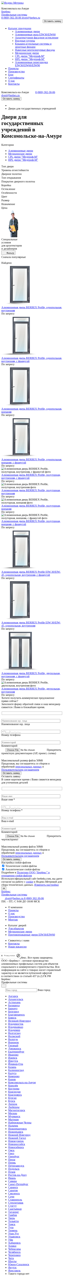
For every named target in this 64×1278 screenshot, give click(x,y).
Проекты (13, 910)
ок (4, 888)
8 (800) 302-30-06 (11, 17)
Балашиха (14, 1005)
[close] (2, 955)
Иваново (13, 1054)
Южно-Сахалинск (18, 1264)
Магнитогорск (16, 1110)
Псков (11, 1171)
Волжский (14, 1036)
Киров (12, 1079)
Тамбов (12, 1215)
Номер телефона (10, 734)
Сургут (12, 1205)
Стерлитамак (15, 1202)
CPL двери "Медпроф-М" (23, 156)
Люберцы (13, 1107)
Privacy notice (9, 955)
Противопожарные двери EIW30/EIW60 (31, 934)
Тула (10, 1227)
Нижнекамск (15, 1131)
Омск (11, 1150)
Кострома (13, 1088)
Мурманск (14, 1116)
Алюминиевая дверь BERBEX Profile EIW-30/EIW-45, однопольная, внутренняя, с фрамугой (31, 573)
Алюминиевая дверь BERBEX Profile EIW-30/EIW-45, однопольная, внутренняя (31, 624)
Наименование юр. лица (15, 724)
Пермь (12, 1162)
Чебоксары (14, 1249)
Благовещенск (16, 1014)
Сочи (11, 1196)
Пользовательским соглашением (20, 769)
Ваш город (44, 990)
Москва (12, 1113)
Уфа (10, 1239)
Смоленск (14, 1193)
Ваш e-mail (7, 821)
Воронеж (13, 1042)
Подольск (13, 1168)
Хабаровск (14, 1242)
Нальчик (13, 1125)
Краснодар (14, 1091)
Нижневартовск (17, 1128)
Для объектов (16, 928)
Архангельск (15, 999)
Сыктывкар (15, 1208)
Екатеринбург (16, 1051)
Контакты (14, 943)
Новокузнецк (16, 1141)
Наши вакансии (17, 946)
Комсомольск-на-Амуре (22, 1082)
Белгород (13, 1011)
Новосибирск (16, 1147)
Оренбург (13, 1156)
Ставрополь (15, 1199)
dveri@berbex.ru (31, 17)
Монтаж (13, 919)
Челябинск (14, 1252)
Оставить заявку (52, 21)
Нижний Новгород (19, 1134)
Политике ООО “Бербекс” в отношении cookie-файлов (25, 874)
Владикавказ (15, 1027)
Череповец (14, 1255)
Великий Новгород (19, 1020)
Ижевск (12, 1057)
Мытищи (13, 1119)
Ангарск (13, 996)
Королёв (13, 1085)
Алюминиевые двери (20, 150)
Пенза (11, 1159)
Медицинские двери (20, 153)
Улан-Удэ (13, 1233)
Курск (11, 1101)
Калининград (16, 1070)
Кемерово (13, 1076)
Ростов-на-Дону (17, 1175)
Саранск (13, 1187)
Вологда (13, 1039)
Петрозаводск (16, 1165)
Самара (12, 1181)
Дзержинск (14, 1048)
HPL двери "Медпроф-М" (23, 159)
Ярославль (14, 1270)
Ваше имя (8, 799)
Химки (12, 1245)
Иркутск (13, 1060)
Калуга (12, 1073)
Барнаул (12, 1008)
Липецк (12, 1104)
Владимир (14, 1030)
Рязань (12, 1178)
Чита (11, 1258)
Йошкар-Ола (15, 1064)
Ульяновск (14, 1236)
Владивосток (15, 1023)
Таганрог (13, 1212)
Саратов (13, 1190)
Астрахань (14, 1002)
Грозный (13, 1045)
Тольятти (13, 1221)
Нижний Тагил (17, 1138)
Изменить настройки (46, 884)
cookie (29, 881)
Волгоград (14, 1033)
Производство (16, 916)
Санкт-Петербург (18, 1184)
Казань (12, 1067)
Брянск (12, 1017)
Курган (12, 1097)
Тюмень (12, 1230)
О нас (11, 913)
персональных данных (28, 766)
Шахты (12, 1261)
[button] (5, 22)
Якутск (12, 1267)
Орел (11, 1153)
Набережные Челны (19, 1122)
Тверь (11, 1218)
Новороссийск (16, 1144)
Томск (11, 1224)
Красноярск (15, 1094)
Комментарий (9, 745)
